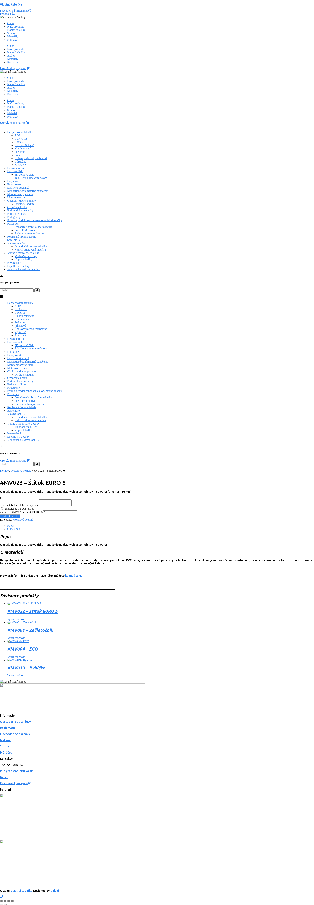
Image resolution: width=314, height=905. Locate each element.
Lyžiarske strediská (18, 187)
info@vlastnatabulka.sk (16, 771)
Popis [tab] (10, 525)
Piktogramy (14, 217)
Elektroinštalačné (24, 145)
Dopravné (13, 181)
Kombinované (23, 148)
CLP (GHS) (21, 138)
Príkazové (20, 155)
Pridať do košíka (10, 516)
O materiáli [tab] (13, 528)
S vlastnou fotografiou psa (30, 233)
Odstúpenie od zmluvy (15, 721)
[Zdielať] (8, 901)
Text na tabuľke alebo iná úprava (19, 505)
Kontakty (12, 39)
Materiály (12, 36)
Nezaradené (14, 262)
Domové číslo (15, 171)
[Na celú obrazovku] (5, 901)
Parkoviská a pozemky (20, 210)
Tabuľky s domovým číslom (31, 177)
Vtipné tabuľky (23, 259)
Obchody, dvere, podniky (22, 200)
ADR (18, 135)
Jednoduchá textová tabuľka (31, 246)
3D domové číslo (24, 174)
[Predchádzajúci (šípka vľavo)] (1, 904)
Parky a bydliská (16, 213)
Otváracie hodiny (24, 203)
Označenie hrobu (17, 207)
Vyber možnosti (16, 619)
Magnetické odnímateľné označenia (27, 190)
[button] (157, 126)
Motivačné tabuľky (26, 256)
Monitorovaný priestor (20, 194)
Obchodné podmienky (15, 734)
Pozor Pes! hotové (25, 230)
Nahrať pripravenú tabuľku (30, 249)
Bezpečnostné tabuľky (20, 132)
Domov (4, 470)
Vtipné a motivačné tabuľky (23, 252)
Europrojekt (14, 184)
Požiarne (20, 151)
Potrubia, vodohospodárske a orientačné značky (34, 220)
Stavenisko (13, 239)
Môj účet (6, 752)
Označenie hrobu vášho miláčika (33, 226)
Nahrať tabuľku (16, 29)
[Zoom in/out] (1, 901)
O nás (10, 23)
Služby (11, 33)
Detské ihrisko (15, 168)
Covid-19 (20, 141)
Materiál (5, 740)
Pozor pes (13, 223)
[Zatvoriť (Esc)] (12, 901)
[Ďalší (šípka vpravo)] (5, 904)
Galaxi (4, 777)
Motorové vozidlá (17, 197)
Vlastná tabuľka (11, 4)
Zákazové (20, 164)
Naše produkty (15, 26)
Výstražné (20, 161)
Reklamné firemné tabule (21, 236)
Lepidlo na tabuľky (18, 266)
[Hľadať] (37, 290)
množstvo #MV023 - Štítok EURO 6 (21, 512)
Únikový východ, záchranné (31, 158)
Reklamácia (8, 727)
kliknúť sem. (73, 575)
